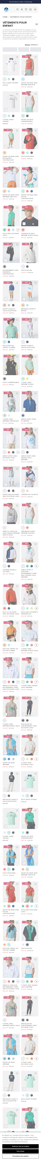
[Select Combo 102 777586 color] (13, 759)
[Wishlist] (26, 9)
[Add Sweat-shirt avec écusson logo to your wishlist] (17, 430)
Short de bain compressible (27, 120)
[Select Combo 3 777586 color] (9, 759)
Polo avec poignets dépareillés (29, 613)
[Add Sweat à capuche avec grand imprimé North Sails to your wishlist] (17, 505)
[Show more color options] (18, 230)
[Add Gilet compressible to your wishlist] (17, 356)
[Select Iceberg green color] (9, 305)
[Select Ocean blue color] (31, 191)
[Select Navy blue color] (13, 79)
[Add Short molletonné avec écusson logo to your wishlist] (17, 468)
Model (27, 44)
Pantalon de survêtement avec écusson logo (29, 726)
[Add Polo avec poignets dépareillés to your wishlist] (35, 586)
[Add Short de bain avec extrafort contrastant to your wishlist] (17, 130)
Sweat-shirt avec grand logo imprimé (28, 457)
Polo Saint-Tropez (10, 83)
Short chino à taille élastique (28, 346)
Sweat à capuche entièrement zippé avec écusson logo (11, 687)
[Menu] (35, 9)
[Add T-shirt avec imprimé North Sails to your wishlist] (35, 623)
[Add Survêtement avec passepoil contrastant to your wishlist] (17, 244)
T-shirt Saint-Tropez (8, 120)
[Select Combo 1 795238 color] (4, 415)
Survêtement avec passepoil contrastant (10, 272)
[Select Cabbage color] (9, 79)
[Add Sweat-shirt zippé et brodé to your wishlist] (35, 393)
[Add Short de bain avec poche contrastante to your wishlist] (35, 169)
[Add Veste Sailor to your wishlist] (35, 244)
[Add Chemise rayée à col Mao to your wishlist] (17, 544)
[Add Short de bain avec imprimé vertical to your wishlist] (17, 169)
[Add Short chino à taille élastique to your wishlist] (35, 320)
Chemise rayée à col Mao (9, 571)
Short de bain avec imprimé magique (29, 84)
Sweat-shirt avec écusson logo (10, 457)
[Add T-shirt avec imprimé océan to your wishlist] (35, 356)
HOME (5, 17)
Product (34, 44)
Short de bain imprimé (9, 763)
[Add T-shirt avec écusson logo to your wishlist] (35, 737)
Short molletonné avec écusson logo (11, 495)
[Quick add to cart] (5, 73)
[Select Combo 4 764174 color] (27, 491)
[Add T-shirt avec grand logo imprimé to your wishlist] (35, 659)
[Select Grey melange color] (4, 527)
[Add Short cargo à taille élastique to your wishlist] (17, 283)
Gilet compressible (11, 382)
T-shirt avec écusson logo (27, 763)
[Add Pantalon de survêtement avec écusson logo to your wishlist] (35, 698)
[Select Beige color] (4, 305)
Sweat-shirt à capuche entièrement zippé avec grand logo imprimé (29, 573)
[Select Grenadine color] (23, 153)
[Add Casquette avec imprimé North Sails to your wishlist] (35, 207)
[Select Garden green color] (4, 230)
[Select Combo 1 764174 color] (23, 491)
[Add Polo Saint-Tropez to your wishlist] (17, 57)
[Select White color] (4, 79)
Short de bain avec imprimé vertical (11, 196)
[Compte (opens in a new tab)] (21, 9)
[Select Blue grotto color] (23, 79)
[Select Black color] (4, 266)
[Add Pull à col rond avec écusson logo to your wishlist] (17, 586)
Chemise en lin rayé (29, 494)
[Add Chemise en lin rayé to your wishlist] (35, 468)
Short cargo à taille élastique (10, 310)
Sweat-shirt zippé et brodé (28, 420)
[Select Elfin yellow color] (27, 379)
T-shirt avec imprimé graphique (11, 420)
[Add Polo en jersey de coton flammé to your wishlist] (17, 623)
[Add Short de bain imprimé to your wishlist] (17, 737)
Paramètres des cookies (20, 1156)
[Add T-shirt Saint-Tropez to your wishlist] (17, 94)
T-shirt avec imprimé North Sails (29, 649)
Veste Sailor (26, 270)
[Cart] (30, 9)
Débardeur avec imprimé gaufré (28, 532)
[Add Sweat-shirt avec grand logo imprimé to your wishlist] (35, 430)
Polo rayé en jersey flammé (9, 346)
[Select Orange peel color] (4, 153)
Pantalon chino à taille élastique (10, 800)
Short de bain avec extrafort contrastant (11, 158)
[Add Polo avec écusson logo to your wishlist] (17, 207)
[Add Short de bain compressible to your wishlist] (35, 94)
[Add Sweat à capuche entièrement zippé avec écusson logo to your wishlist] (17, 659)
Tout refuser (21, 1151)
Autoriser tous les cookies (20, 1146)
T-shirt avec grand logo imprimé (29, 686)
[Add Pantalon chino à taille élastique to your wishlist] (17, 773)
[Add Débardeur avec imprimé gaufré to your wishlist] (35, 505)
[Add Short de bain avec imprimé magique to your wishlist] (35, 57)
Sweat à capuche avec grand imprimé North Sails (11, 533)
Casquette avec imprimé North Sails (29, 234)
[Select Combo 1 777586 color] (4, 759)
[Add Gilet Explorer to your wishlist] (35, 130)
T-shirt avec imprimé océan (27, 383)
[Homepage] (6, 9)
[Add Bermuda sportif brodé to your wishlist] (35, 283)
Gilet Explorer (27, 156)
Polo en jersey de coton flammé (10, 649)
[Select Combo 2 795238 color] (9, 415)
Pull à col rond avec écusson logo (11, 613)
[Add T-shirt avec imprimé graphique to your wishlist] (17, 393)
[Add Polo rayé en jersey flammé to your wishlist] (17, 320)
